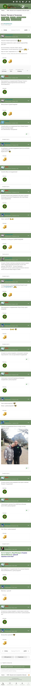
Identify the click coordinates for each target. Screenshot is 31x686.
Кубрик (9, 25)
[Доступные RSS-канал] (29, 675)
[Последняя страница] (29, 30)
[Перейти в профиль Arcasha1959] (2, 259)
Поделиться (8, 657)
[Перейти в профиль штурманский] (2, 36)
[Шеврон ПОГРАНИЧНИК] (5, 61)
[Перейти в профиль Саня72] (2, 422)
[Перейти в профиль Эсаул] (2, 548)
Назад (5, 30)
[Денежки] (10, 61)
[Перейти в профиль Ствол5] (2, 122)
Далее (25, 30)
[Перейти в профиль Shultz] (2, 77)
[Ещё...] (28, 36)
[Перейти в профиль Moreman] (2, 144)
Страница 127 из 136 (15, 30)
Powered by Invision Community (15, 679)
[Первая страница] (2, 30)
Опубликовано (11, 36)
